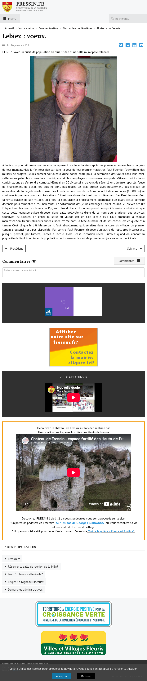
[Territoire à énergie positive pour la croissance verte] (73, 614)
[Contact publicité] (73, 347)
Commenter (128, 261)
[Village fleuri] (73, 643)
